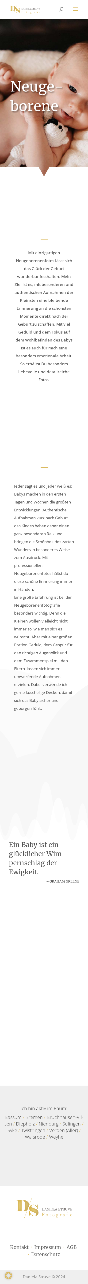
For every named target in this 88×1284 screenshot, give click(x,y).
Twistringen (33, 1130)
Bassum (13, 1117)
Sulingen (71, 1124)
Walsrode (35, 1137)
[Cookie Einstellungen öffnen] (8, 1277)
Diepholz (25, 1124)
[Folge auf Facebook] (38, 1161)
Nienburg (48, 1124)
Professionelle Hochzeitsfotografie (39, 1021)
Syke (12, 1130)
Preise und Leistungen (44, 731)
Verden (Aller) (63, 1130)
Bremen (34, 1117)
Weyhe (56, 1137)
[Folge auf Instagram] (49, 1161)
